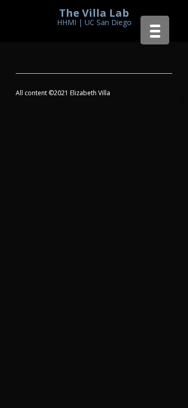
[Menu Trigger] (154, 30)
